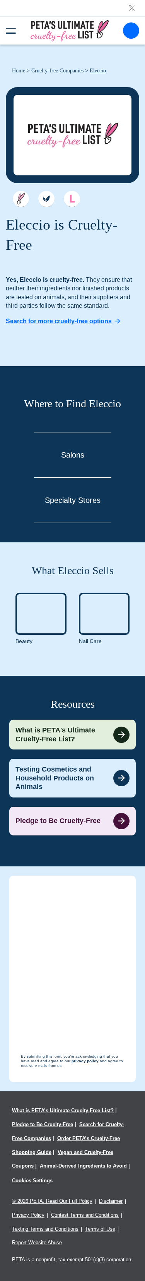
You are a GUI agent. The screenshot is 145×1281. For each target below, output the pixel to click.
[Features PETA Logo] (72, 199)
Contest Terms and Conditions (85, 1215)
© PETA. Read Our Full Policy (52, 1201)
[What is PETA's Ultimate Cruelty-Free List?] (72, 734)
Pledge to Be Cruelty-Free (42, 1124)
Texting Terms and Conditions (45, 1229)
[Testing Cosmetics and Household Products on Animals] (72, 778)
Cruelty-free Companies (57, 71)
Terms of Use (100, 1229)
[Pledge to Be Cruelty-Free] (72, 821)
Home (18, 71)
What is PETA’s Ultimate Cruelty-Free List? (63, 1110)
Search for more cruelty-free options (59, 321)
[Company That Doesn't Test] (21, 199)
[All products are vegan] (46, 199)
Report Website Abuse (37, 1242)
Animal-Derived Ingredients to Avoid (83, 1166)
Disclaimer (111, 1201)
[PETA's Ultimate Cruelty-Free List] (70, 30)
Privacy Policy (28, 1215)
